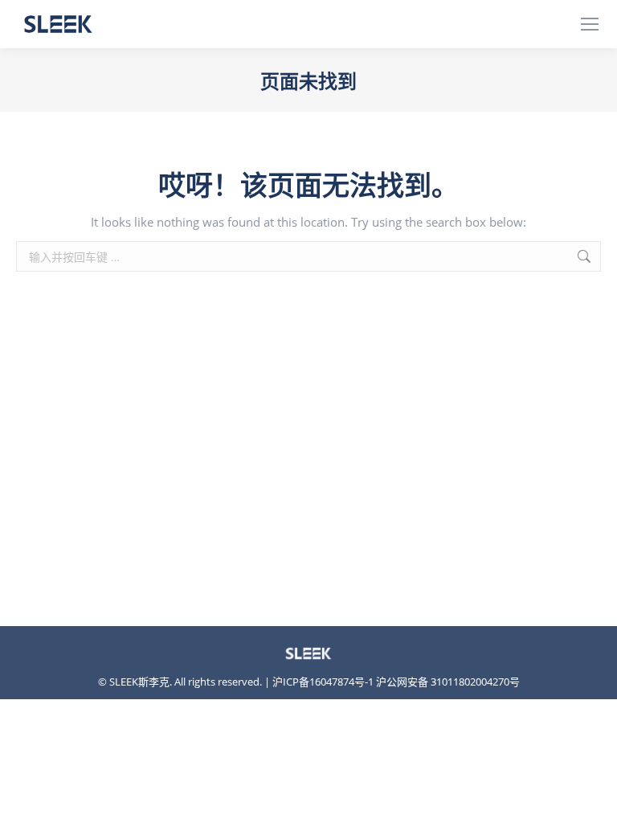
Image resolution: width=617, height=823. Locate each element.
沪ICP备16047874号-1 (323, 681)
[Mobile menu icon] (589, 24)
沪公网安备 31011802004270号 (448, 681)
